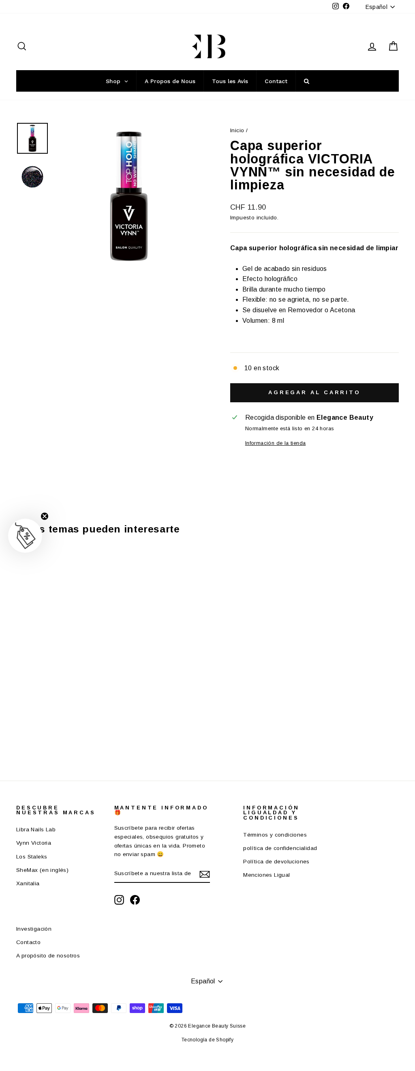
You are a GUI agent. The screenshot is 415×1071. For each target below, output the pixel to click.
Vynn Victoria (33, 843)
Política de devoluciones (276, 862)
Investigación (33, 929)
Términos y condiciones (275, 835)
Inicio (237, 130)
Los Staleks (31, 857)
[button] (25, 536)
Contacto (28, 942)
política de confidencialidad (280, 848)
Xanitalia (28, 883)
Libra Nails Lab (36, 829)
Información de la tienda (275, 443)
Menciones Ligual (266, 875)
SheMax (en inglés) (42, 870)
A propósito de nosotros (48, 956)
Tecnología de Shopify (207, 1040)
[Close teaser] (45, 516)
